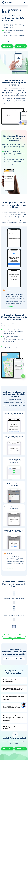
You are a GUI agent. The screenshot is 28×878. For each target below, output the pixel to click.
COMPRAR (8, 46)
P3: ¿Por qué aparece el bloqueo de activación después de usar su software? (13, 698)
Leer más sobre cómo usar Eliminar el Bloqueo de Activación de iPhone (14, 637)
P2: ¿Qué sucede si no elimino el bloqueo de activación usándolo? (13, 688)
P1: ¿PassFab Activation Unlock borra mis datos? (12, 680)
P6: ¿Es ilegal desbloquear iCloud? (11, 727)
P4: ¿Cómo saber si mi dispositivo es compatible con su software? (13, 707)
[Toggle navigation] (24, 2)
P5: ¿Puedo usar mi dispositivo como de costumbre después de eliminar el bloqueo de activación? (13, 718)
